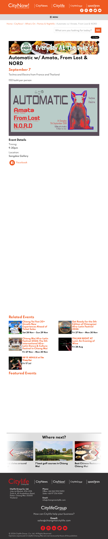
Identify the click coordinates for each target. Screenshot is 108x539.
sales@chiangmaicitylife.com (54, 519)
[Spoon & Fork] (94, 5)
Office (53, 491)
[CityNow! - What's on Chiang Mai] (18, 6)
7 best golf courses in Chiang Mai (54, 456)
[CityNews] (42, 5)
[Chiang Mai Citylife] (59, 6)
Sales (52, 493)
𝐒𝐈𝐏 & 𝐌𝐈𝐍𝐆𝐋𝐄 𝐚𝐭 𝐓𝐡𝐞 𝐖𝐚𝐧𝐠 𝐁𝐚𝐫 (33, 358)
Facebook (21, 162)
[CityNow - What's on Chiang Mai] (59, 481)
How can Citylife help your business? (54, 513)
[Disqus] (54, 207)
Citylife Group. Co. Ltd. (25, 533)
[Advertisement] (54, 403)
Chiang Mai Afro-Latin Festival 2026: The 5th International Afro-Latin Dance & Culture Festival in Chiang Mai (35, 343)
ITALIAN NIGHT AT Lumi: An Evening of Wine (83, 341)
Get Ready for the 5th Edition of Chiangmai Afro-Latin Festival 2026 (84, 325)
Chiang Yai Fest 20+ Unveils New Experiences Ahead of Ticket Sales (34, 325)
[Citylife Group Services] (76, 6)
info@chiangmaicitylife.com (54, 500)
